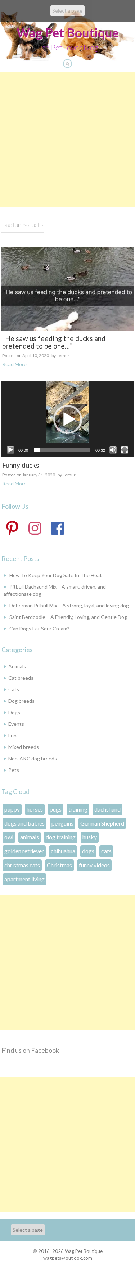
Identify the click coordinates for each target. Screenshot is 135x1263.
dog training (61, 836)
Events (16, 724)
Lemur (63, 355)
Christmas (59, 865)
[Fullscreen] (124, 450)
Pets (13, 770)
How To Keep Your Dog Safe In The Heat (55, 575)
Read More (14, 364)
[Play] (10, 450)
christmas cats (22, 865)
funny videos (94, 865)
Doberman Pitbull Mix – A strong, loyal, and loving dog (69, 605)
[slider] (62, 450)
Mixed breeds (23, 747)
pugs (56, 809)
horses (35, 809)
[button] (67, 419)
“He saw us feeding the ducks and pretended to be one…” (53, 342)
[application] (67, 419)
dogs (88, 851)
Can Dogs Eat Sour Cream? (39, 628)
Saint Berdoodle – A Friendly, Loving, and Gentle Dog (68, 617)
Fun (12, 735)
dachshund (107, 809)
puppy (12, 809)
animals (29, 836)
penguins (62, 823)
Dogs (14, 712)
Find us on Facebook (30, 1050)
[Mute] (113, 450)
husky (89, 836)
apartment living (24, 879)
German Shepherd (102, 823)
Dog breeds (21, 701)
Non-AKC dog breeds (32, 758)
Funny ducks (20, 465)
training (77, 809)
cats (106, 851)
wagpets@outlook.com (67, 1258)
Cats (13, 689)
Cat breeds (20, 678)
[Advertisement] (67, 139)
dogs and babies (24, 823)
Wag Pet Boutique (68, 32)
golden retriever (24, 851)
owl (8, 836)
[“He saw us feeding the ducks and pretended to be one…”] (67, 288)
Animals (17, 666)
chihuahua (63, 851)
